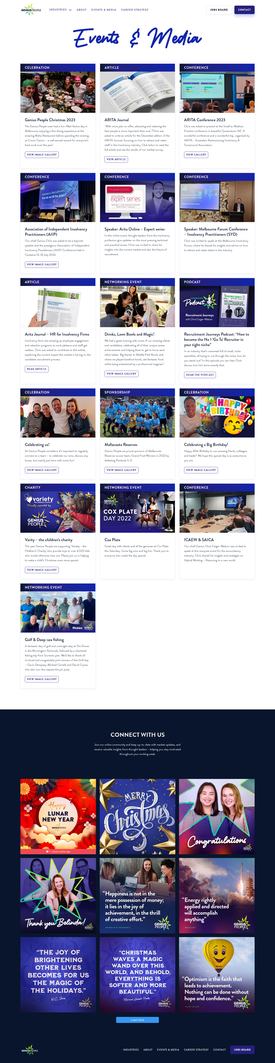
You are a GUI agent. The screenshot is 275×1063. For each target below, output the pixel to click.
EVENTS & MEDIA (103, 10)
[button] (60, 10)
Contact (219, 1050)
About (82, 10)
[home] (34, 10)
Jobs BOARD (242, 1050)
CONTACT (244, 10)
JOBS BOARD (219, 10)
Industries (131, 1050)
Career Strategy (135, 10)
